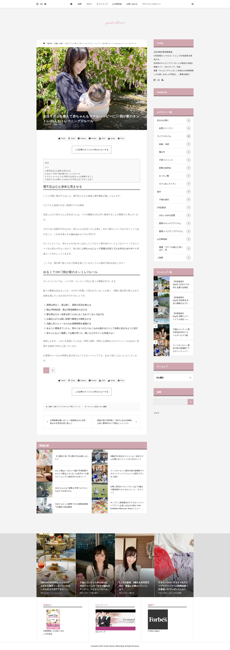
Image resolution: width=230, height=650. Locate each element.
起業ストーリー (174, 128)
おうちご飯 (174, 176)
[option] (56, 565)
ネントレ (90, 407)
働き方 (174, 152)
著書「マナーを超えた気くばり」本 (174, 248)
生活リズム (98, 407)
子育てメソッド (75, 407)
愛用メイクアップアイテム (174, 231)
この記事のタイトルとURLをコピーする (91, 150)
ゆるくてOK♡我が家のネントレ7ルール (63, 174)
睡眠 (104, 407)
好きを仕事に (173, 120)
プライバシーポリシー (151, 4)
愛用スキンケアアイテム (174, 223)
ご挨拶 (173, 257)
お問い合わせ (131, 4)
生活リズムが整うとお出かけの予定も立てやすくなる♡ (70, 179)
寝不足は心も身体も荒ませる (59, 171)
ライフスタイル (63, 407)
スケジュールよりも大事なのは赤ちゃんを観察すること (70, 177)
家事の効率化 (174, 168)
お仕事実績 (117, 4)
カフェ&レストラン (174, 184)
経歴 (80, 4)
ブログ (156, 413)
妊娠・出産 (58, 124)
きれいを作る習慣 (174, 215)
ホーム (71, 4)
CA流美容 (173, 207)
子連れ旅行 (174, 199)
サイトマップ (102, 4)
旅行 (173, 192)
